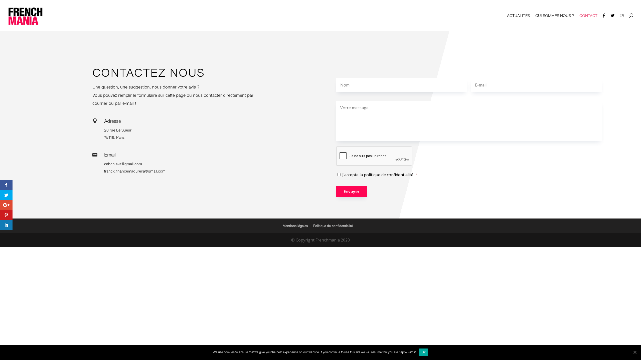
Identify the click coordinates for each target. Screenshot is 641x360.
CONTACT (588, 16)
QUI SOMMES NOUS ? (554, 16)
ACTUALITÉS (518, 16)
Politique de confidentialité (333, 226)
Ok (423, 352)
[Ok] (634, 352)
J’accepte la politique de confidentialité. (378, 175)
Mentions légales (295, 226)
